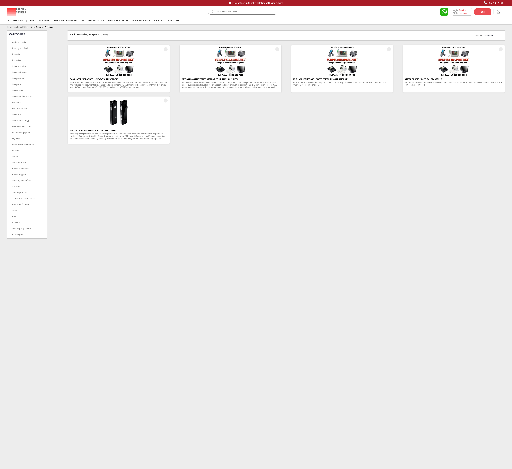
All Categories (15, 21)
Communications (20, 72)
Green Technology (20, 120)
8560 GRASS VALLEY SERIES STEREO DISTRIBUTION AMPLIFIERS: (210, 79)
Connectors (17, 90)
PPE (82, 21)
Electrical (16, 102)
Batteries (16, 60)
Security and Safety (21, 180)
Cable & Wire (174, 21)
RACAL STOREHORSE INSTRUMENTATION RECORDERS (94, 79)
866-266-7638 (495, 3)
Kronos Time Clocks (118, 21)
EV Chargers (17, 234)
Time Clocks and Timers (23, 198)
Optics (15, 156)
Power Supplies (19, 174)
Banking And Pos (96, 21)
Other (14, 210)
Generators (17, 114)
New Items (44, 21)
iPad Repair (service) (21, 228)
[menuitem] (15, 20)
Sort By (478, 35)
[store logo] (16, 12)
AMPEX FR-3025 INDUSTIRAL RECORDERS (423, 79)
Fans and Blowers (20, 108)
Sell (483, 11)
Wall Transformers (20, 204)
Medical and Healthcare (65, 21)
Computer (16, 84)
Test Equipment (19, 192)
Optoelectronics (20, 162)
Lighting (16, 138)
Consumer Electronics (22, 96)
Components (18, 78)
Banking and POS (20, 48)
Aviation (16, 222)
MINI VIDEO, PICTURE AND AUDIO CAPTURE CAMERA (93, 130)
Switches (16, 186)
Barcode (16, 54)
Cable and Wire (19, 66)
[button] (166, 49)
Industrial (159, 21)
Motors (15, 150)
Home (33, 21)
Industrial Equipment (21, 132)
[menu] (95, 20)
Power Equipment (20, 168)
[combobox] (244, 11)
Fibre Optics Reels (141, 21)
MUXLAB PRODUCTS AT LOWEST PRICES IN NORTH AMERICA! (320, 79)
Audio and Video (21, 27)
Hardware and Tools (21, 126)
